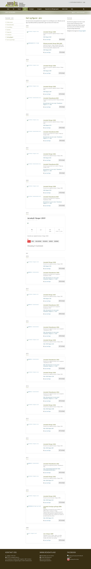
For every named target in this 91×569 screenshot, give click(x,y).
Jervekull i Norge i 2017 (49, 294)
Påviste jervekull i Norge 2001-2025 (52, 43)
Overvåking (9, 27)
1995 (50, 231)
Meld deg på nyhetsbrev (46, 560)
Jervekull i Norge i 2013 (49, 424)
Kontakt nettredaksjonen (46, 557)
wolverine (38, 241)
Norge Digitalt (82, 30)
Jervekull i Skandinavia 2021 (51, 164)
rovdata (45, 241)
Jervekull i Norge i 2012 (49, 444)
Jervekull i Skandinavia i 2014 (51, 392)
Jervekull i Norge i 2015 (49, 372)
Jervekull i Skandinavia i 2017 (51, 305)
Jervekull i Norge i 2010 (49, 496)
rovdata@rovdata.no (14, 557)
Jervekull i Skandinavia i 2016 (51, 327)
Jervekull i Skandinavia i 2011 (51, 463)
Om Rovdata (73, 2)
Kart (30, 560)
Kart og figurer (10, 37)
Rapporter (9, 32)
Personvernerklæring (45, 559)
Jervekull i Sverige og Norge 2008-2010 (52, 507)
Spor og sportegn (11, 39)
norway (56, 241)
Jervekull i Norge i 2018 (49, 262)
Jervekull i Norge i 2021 (49, 154)
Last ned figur (47, 39)
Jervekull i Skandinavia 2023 (51, 98)
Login (84, 2)
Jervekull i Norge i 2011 (49, 476)
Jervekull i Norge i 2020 (49, 186)
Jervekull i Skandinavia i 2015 (51, 359)
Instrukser (9, 34)
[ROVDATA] (11, 3)
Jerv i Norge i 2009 (48, 533)
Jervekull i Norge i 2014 (49, 405)
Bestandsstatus (10, 24)
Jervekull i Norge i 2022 (49, 120)
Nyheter (9, 29)
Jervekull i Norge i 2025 (49, 32)
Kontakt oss (79, 2)
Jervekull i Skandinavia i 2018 (51, 272)
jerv (32, 241)
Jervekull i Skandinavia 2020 (51, 196)
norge (51, 241)
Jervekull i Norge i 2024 (49, 65)
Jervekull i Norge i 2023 (49, 86)
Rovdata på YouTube (74, 559)
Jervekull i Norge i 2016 (49, 340)
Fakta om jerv (10, 22)
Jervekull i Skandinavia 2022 (51, 131)
